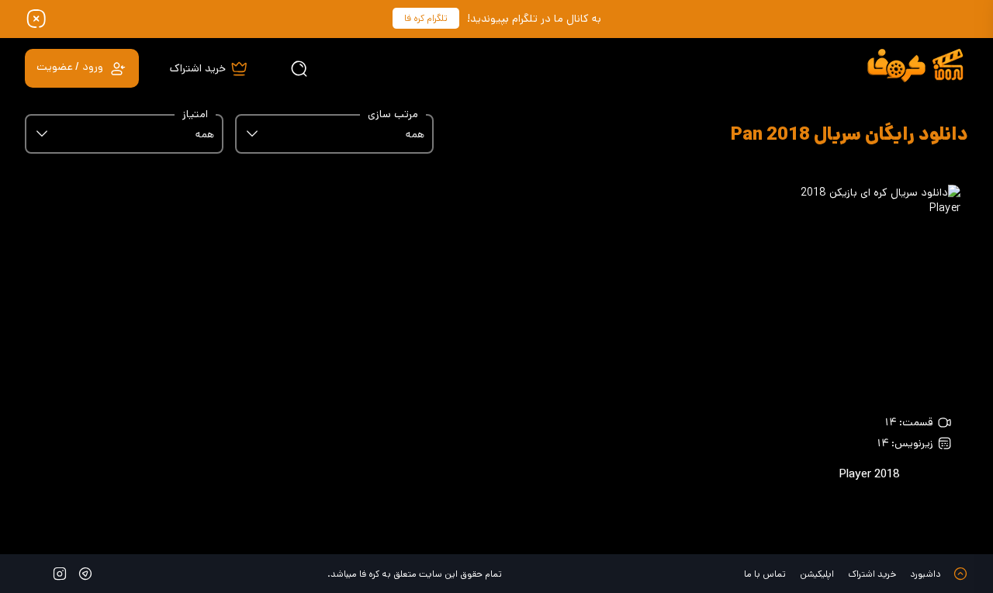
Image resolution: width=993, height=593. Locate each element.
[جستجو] (299, 68)
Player (869, 474)
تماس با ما (765, 574)
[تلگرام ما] (85, 573)
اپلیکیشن (817, 574)
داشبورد (925, 574)
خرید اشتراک (872, 574)
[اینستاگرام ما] (59, 573)
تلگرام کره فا (426, 18)
